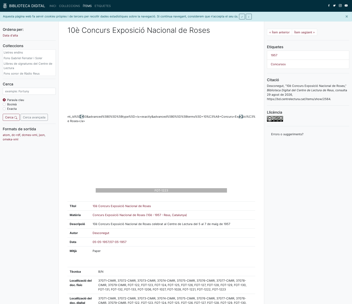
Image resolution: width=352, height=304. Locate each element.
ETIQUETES (103, 6)
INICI (53, 6)
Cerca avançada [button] (34, 117)
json (42, 135)
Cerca (9, 117)
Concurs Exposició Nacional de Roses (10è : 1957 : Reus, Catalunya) (140, 215)
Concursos (278, 64)
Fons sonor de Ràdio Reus (22, 73)
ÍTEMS (87, 6)
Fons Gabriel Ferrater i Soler (23, 58)
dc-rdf (16, 135)
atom (6, 135)
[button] (81, 116)
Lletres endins (13, 52)
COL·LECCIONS (69, 6)
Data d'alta (10, 35)
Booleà (12, 104)
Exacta (12, 108)
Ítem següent (304, 32)
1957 (274, 55)
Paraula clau (15, 100)
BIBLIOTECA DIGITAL (26, 6)
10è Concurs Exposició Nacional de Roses (122, 206)
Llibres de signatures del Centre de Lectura (28, 66)
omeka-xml (10, 139)
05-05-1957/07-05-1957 (109, 242)
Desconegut (101, 233)
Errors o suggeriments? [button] (287, 134)
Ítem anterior (279, 32)
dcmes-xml (29, 135)
